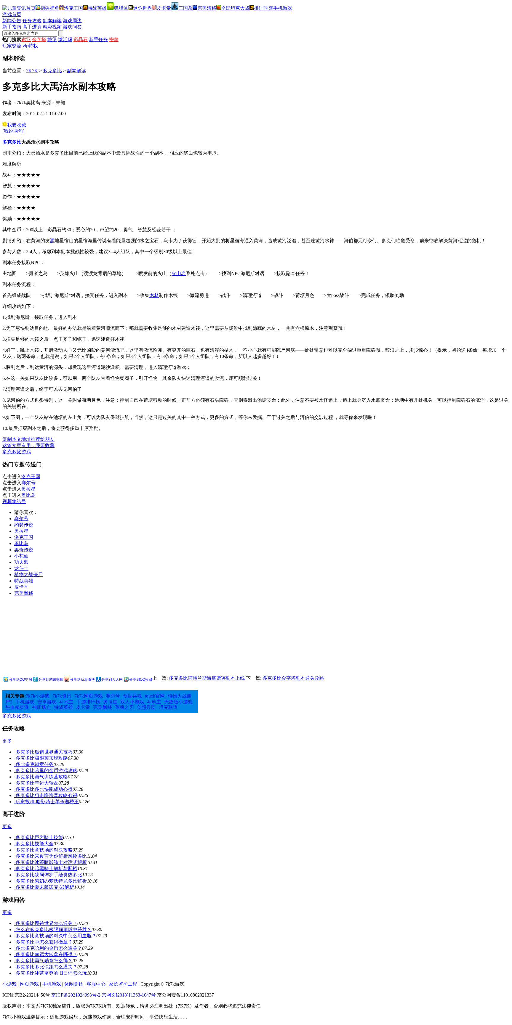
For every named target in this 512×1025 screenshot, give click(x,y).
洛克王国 (73, 8)
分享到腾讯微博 (51, 679)
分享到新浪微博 (82, 679)
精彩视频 (52, 26)
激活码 (65, 39)
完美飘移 (23, 593)
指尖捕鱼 (49, 8)
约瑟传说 (23, 524)
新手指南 (11, 26)
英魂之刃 (124, 707)
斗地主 (66, 701)
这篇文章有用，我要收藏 (28, 445)
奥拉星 (28, 488)
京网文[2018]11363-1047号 (129, 994)
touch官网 (155, 695)
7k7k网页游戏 (88, 695)
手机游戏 (282, 8)
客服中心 (96, 984)
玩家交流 (11, 45)
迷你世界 (142, 8)
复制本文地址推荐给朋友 (28, 439)
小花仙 (21, 555)
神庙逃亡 (41, 707)
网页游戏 (29, 984)
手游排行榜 (88, 701)
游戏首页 (11, 14)
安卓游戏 (46, 701)
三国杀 (185, 8)
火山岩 (179, 273)
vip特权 (30, 45)
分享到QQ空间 (20, 679)
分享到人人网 (112, 679)
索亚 (26, 39)
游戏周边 (72, 20)
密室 (114, 39)
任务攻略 (32, 20)
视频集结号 (14, 501)
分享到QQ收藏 (140, 679)
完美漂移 (206, 8)
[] (13, 131)
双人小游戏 (132, 701)
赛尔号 (28, 482)
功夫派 (21, 562)
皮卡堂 (164, 8)
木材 (154, 295)
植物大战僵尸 (28, 574)
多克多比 (52, 70)
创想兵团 (146, 707)
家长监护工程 (123, 984)
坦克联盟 (168, 707)
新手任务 (98, 39)
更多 (7, 740)
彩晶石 (80, 39)
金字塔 (39, 39)
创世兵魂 (132, 695)
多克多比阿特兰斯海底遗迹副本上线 (207, 678)
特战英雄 (97, 8)
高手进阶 (32, 26)
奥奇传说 (23, 549)
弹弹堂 (121, 8)
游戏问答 (72, 26)
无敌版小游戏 (178, 701)
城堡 (52, 39)
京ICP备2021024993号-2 (75, 994)
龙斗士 (21, 568)
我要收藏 (16, 124)
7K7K (32, 70)
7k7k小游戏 (37, 695)
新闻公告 (11, 20)
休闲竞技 (73, 984)
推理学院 (263, 8)
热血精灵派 (17, 707)
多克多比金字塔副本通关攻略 (293, 678)
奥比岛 (28, 495)
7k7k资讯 (61, 695)
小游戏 (9, 984)
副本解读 (52, 20)
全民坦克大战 (235, 8)
